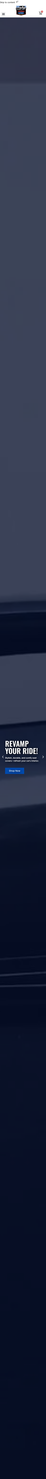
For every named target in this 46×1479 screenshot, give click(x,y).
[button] (3, 14)
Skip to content (8, 2)
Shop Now (14, 770)
